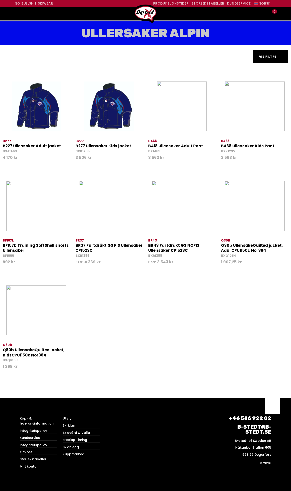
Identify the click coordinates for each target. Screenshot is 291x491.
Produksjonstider (171, 3)
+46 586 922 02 (250, 418)
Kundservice (239, 3)
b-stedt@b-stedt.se (254, 429)
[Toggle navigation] (19, 13)
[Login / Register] (264, 14)
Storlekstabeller (208, 3)
